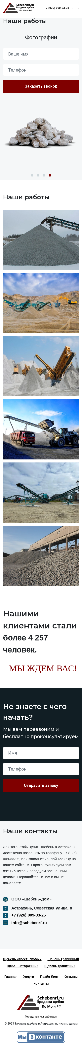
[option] (41, 129)
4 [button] (50, 175)
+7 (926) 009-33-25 (56, 7)
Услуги (28, 976)
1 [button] (32, 175)
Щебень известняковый (22, 959)
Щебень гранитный (59, 966)
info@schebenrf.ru (29, 923)
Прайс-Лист (49, 976)
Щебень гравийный (63, 959)
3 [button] (44, 175)
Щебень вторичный (22, 966)
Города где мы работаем (41, 1016)
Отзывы (71, 976)
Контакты (41, 983)
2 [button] (38, 175)
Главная (10, 976)
